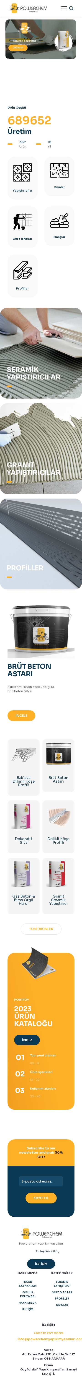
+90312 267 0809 (48, 1333)
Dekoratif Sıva (23, 840)
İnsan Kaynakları (28, 1284)
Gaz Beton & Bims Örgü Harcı (23, 900)
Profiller (62, 1298)
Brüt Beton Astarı (58, 779)
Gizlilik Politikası (27, 1294)
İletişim (27, 1309)
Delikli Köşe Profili (58, 840)
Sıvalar (62, 1305)
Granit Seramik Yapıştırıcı (58, 900)
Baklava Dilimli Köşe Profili (24, 781)
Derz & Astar (62, 1292)
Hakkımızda (28, 1303)
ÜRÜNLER (18, 47)
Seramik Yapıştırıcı (62, 1284)
